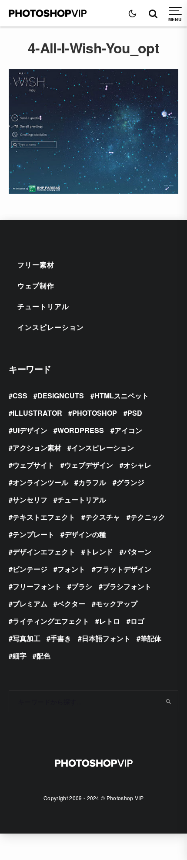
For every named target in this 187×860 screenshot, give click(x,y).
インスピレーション (50, 327)
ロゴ (137, 621)
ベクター (71, 604)
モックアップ (116, 604)
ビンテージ (30, 569)
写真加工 (26, 638)
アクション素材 (37, 448)
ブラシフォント (127, 586)
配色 (43, 656)
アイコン (128, 430)
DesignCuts (60, 396)
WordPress (80, 430)
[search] (168, 701)
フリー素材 (35, 265)
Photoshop (94, 413)
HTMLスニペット (121, 396)
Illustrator (37, 413)
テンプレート (33, 534)
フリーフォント (37, 586)
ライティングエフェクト (51, 621)
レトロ (109, 621)
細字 (20, 656)
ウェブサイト (33, 465)
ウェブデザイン (88, 465)
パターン (137, 552)
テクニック (147, 517)
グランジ (130, 482)
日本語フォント (106, 638)
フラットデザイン (123, 569)
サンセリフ (30, 500)
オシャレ (137, 465)
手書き (60, 638)
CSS (20, 396)
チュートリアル (43, 306)
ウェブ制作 (35, 285)
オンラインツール (40, 482)
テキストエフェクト (44, 517)
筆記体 (150, 638)
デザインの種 (85, 534)
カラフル (92, 482)
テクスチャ (102, 517)
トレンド (99, 552)
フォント (71, 569)
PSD (134, 413)
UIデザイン (30, 430)
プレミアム (30, 604)
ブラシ (81, 586)
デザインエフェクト (44, 552)
